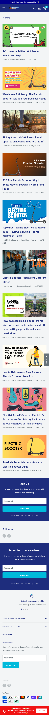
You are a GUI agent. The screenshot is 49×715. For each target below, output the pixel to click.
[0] (44, 8)
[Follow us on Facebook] (4, 536)
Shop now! (41, 711)
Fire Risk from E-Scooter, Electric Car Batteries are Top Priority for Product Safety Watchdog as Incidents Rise (24, 419)
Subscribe (24, 508)
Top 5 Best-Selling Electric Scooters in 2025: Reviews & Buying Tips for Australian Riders (24, 231)
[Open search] (34, 8)
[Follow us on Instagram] (9, 536)
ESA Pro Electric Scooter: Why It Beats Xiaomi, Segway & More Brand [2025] (23, 184)
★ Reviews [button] (47, 359)
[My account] (39, 8)
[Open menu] (4, 8)
